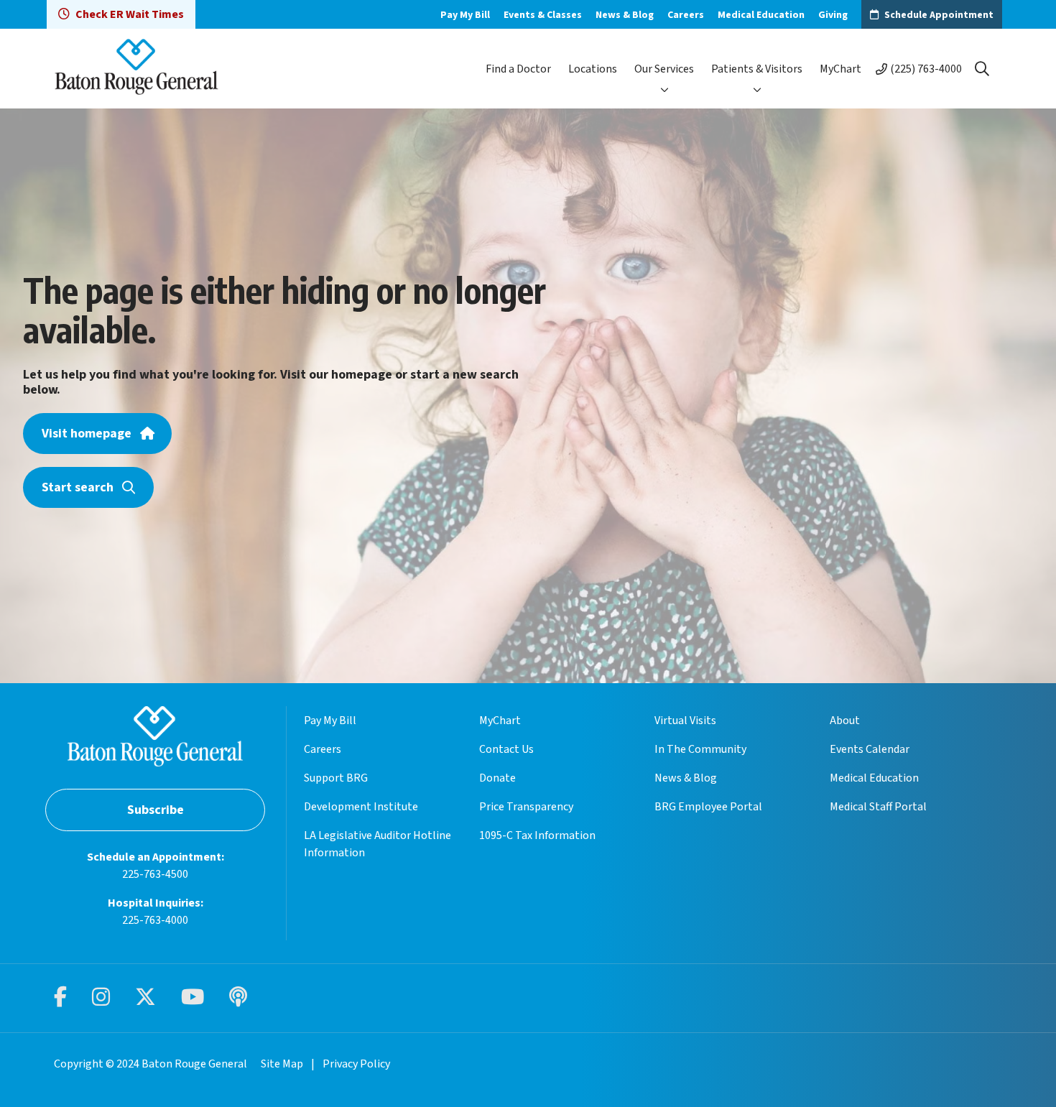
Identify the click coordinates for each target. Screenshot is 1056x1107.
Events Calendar (869, 749)
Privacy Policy (356, 1064)
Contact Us (506, 749)
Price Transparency (526, 807)
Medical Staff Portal (878, 807)
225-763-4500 (155, 874)
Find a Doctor (518, 69)
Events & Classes (543, 15)
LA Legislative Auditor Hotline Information (377, 844)
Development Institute (361, 807)
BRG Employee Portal (708, 807)
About (845, 720)
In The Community (700, 749)
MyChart (840, 69)
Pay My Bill (465, 15)
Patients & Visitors (756, 69)
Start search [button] (78, 487)
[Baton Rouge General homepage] (136, 68)
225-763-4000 (155, 920)
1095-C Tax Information (537, 835)
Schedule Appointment (939, 15)
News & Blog (625, 15)
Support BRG (336, 778)
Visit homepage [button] (86, 434)
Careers (685, 15)
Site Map (282, 1064)
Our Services (664, 69)
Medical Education (761, 15)
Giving (833, 15)
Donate (497, 778)
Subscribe (155, 810)
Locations (592, 69)
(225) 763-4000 (926, 69)
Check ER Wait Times (129, 14)
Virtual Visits (685, 720)
